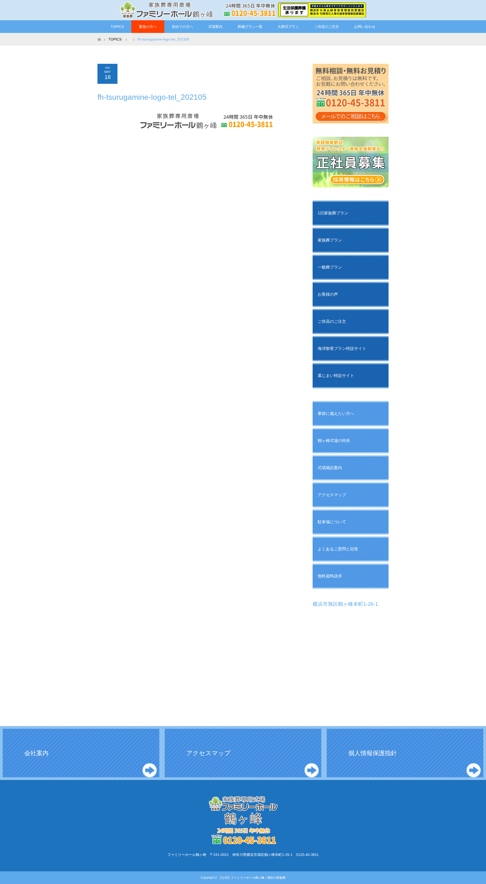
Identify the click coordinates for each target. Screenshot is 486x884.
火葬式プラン (288, 27)
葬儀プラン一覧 (250, 27)
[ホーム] (99, 35)
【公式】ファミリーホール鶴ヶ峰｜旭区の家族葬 (252, 877)
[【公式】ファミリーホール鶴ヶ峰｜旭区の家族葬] (243, 10)
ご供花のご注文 (326, 27)
